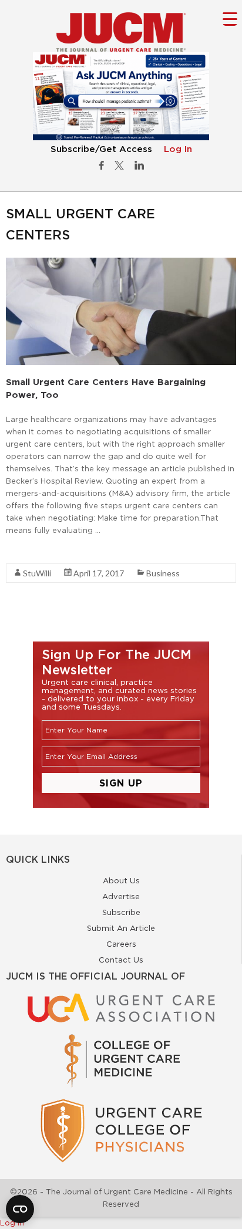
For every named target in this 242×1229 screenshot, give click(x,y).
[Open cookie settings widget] (20, 1209)
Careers (121, 944)
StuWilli (37, 573)
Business (163, 573)
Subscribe (121, 912)
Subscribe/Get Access (101, 149)
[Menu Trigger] (230, 18)
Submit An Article (121, 928)
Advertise (121, 896)
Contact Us (121, 959)
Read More (27, 551)
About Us (121, 880)
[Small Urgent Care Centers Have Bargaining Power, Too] (121, 263)
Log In (178, 149)
